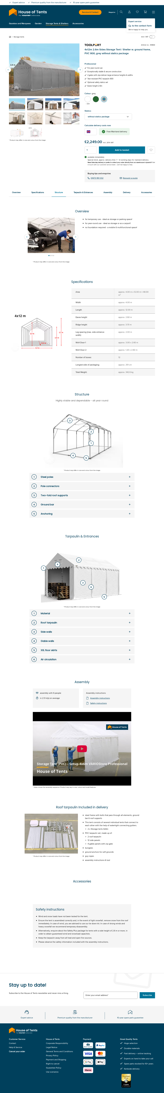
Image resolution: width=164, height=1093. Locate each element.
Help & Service (15, 1047)
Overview (16, 192)
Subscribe (147, 995)
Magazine (112, 12)
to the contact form (142, 25)
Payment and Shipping (56, 1059)
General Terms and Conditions (59, 1051)
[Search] (121, 12)
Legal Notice (51, 1047)
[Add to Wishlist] (151, 150)
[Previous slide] (8, 69)
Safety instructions (98, 703)
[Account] (129, 12)
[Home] (10, 37)
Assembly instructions (100, 698)
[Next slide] (80, 69)
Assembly (108, 192)
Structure (59, 192)
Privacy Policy (52, 1055)
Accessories (146, 192)
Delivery (126, 192)
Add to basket (122, 150)
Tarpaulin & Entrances (83, 192)
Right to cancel (52, 1063)
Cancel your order (17, 1051)
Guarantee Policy (53, 1067)
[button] (145, 12)
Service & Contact (90, 12)
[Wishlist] (137, 12)
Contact (12, 1043)
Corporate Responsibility (57, 1043)
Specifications (37, 192)
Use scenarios (52, 1071)
